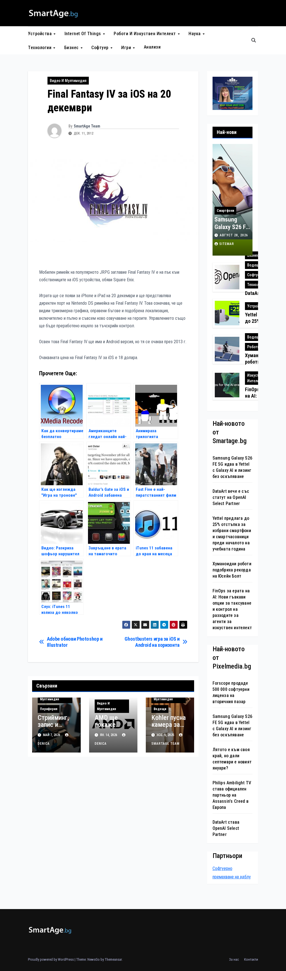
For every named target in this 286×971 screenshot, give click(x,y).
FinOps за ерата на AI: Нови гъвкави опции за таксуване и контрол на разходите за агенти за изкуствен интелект (232, 609)
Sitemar (226, 244)
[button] (253, 40)
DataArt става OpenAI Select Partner (226, 828)
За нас (234, 959)
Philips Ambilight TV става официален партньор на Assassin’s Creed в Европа (232, 795)
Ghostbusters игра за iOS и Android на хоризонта (152, 642)
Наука (195, 33)
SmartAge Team (87, 126)
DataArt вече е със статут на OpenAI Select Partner (231, 497)
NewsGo (93, 959)
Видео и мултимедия (68, 80)
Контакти (251, 959)
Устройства (40, 33)
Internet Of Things (84, 33)
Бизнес (72, 47)
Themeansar (113, 959)
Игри (126, 47)
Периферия (48, 709)
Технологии (40, 47)
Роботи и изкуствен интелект (145, 33)
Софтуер (100, 47)
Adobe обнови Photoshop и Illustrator (75, 642)
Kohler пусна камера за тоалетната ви (168, 728)
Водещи (160, 709)
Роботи (253, 347)
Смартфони (225, 211)
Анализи (152, 47)
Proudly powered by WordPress (51, 959)
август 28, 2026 (234, 235)
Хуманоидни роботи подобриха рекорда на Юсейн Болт (232, 570)
